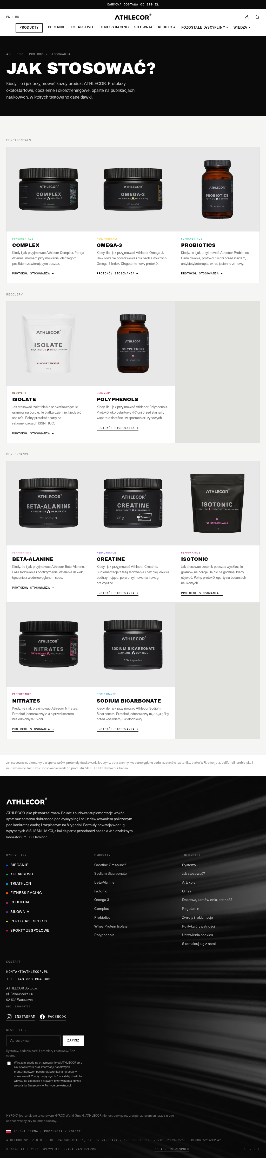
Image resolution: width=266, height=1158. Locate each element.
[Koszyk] (257, 16)
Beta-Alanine (104, 883)
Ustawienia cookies (197, 935)
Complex (101, 909)
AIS (29, 831)
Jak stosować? (193, 874)
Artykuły (188, 883)
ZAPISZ (73, 1040)
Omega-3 (101, 900)
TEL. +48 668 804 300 (28, 979)
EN (17, 16)
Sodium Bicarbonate (110, 874)
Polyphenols (104, 935)
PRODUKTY (29, 27)
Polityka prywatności (198, 927)
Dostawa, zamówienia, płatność (207, 900)
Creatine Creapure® (110, 865)
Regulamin (190, 909)
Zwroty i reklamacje (197, 918)
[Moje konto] (246, 16)
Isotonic (100, 891)
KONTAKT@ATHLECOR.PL (27, 971)
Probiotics (102, 918)
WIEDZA (242, 27)
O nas (186, 891)
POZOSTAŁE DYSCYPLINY (204, 27)
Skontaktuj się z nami (199, 944)
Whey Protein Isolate (111, 927)
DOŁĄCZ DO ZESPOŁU (172, 1149)
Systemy (189, 865)
